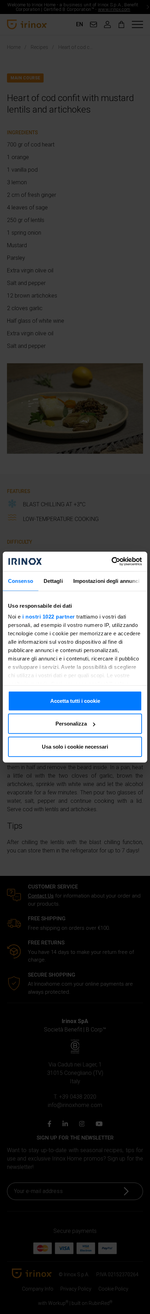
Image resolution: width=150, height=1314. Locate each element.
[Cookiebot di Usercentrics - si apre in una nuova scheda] (111, 561)
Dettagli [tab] (53, 581)
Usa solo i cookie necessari (75, 746)
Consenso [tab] (20, 581)
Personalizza (71, 724)
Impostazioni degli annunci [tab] (106, 581)
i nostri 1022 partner (48, 617)
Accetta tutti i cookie (75, 701)
